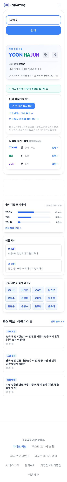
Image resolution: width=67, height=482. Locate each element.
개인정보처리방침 (50, 465)
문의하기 (30, 465)
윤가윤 (11, 289)
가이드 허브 (20, 446)
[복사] (46, 55)
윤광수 (24, 306)
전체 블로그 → (57, 321)
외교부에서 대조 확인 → (21, 113)
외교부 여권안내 (19, 455)
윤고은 (51, 298)
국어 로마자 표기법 (45, 75)
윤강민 (38, 289)
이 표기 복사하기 (23, 105)
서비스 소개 (13, 465)
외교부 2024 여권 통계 (21, 75)
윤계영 (38, 298)
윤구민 (38, 306)
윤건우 (51, 289)
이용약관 (33, 474)
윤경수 (11, 298)
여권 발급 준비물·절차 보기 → (24, 119)
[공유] (55, 55)
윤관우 (11, 306)
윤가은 (24, 289)
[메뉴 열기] (60, 5)
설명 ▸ (55, 147)
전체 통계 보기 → (13, 228)
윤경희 (24, 298)
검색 (33, 30)
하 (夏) (12, 248)
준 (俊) (12, 263)
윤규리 (51, 306)
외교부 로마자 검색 (45, 455)
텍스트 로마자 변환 (43, 446)
